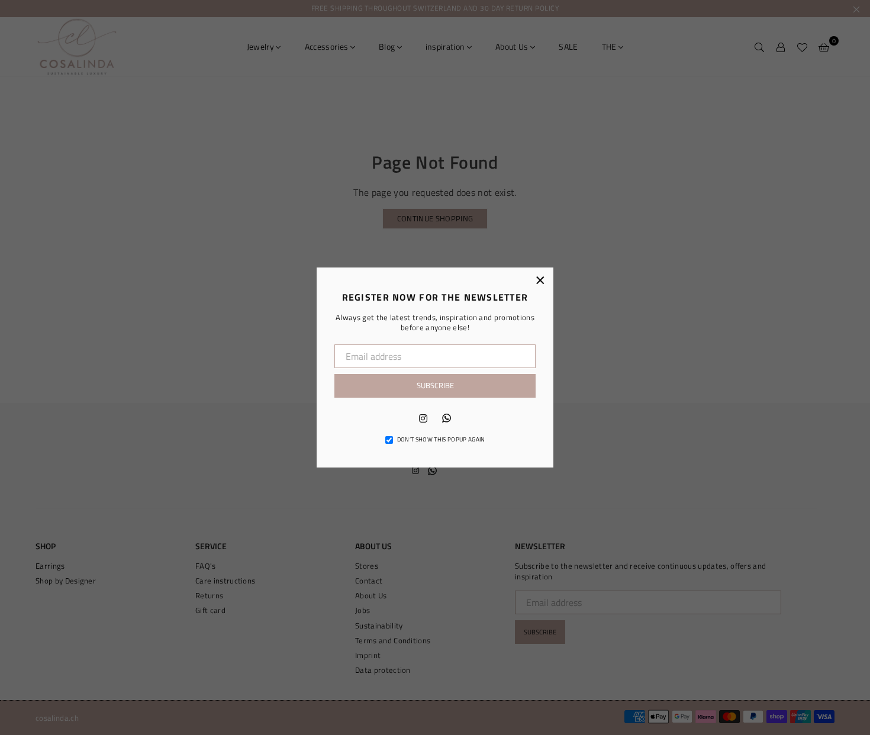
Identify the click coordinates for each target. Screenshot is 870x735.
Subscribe (435, 385)
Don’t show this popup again (441, 440)
